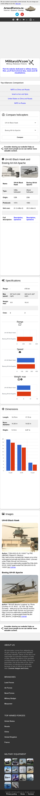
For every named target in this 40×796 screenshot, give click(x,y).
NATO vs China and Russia (20, 89)
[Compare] (32, 19)
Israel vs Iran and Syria (20, 94)
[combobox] (20, 122)
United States (9, 721)
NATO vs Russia (20, 103)
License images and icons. (18, 668)
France (7, 742)
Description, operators (18, 218)
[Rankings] (19, 19)
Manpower (8, 704)
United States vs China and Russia (20, 98)
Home (22, 794)
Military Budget (10, 698)
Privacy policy (11, 794)
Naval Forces (9, 693)
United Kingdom (10, 737)
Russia (7, 726)
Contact (31, 794)
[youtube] (22, 15)
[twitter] (17, 15)
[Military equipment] (25, 19)
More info (18, 3)
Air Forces (8, 688)
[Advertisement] (20, 41)
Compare (20, 137)
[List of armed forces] (13, 19)
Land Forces (9, 682)
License (13, 567)
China (6, 732)
